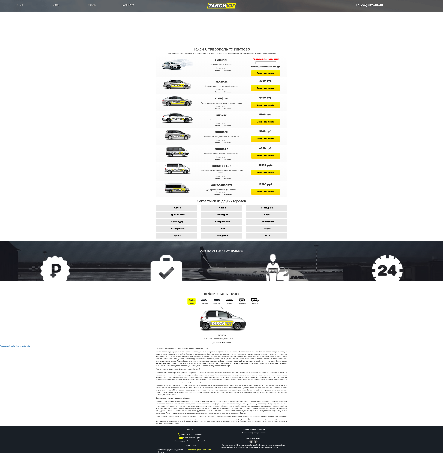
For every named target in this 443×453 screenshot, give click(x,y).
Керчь (267, 215)
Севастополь (267, 222)
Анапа (222, 208)
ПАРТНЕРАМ (128, 5)
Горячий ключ (177, 215)
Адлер (177, 208)
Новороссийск (222, 222)
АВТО (55, 5)
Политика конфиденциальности (254, 433)
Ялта (267, 236)
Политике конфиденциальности (199, 449)
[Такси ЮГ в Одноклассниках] (256, 441)
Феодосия (222, 236)
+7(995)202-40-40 (369, 5)
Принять (160, 452)
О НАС (20, 5)
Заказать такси (265, 73)
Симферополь (177, 229)
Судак (267, 229)
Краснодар (177, 222)
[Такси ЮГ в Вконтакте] (251, 441)
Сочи (222, 229)
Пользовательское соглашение (253, 429)
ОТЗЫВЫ (92, 5)
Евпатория (222, 215)
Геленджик (267, 208)
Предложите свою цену (266, 59)
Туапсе (177, 236)
